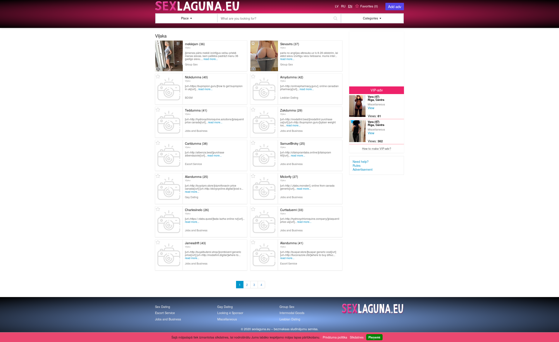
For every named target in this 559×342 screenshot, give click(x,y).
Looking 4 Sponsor (230, 313)
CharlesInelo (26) (197, 211)
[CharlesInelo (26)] (169, 221)
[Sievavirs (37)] (264, 56)
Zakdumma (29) (291, 111)
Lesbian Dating (290, 319)
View (371, 108)
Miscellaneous (227, 319)
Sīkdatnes (357, 337)
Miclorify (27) (289, 178)
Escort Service (165, 313)
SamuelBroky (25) (292, 145)
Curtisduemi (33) (291, 211)
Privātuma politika (335, 337)
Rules (357, 165)
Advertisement (363, 169)
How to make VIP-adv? (376, 148)
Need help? (361, 161)
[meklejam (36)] (169, 56)
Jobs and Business (168, 319)
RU (343, 6)
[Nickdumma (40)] (169, 89)
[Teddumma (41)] (169, 122)
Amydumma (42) (291, 78)
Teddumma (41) (196, 111)
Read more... (211, 59)
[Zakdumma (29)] (264, 122)
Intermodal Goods (292, 313)
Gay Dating (225, 306)
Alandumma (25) (196, 178)
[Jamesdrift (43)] (169, 255)
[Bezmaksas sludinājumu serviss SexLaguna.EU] (197, 6)
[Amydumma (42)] (264, 89)
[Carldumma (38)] (169, 155)
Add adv (394, 6)
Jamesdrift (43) (195, 244)
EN (350, 6)
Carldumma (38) (196, 145)
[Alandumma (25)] (169, 188)
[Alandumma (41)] (264, 255)
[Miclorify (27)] (264, 188)
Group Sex (287, 306)
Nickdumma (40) (196, 78)
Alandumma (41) (291, 244)
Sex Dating (162, 306)
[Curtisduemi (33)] (264, 221)
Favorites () (369, 6)
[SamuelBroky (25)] (264, 155)
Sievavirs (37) (289, 45)
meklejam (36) (195, 45)
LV (336, 6)
